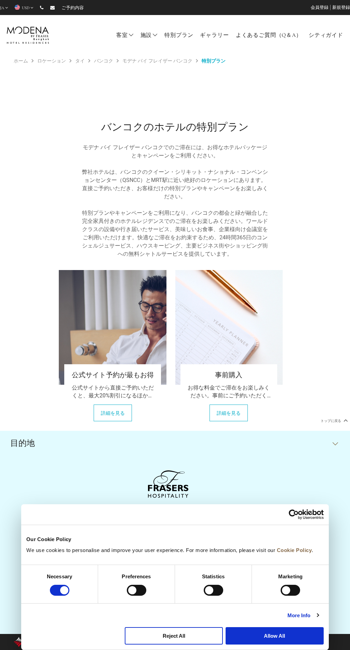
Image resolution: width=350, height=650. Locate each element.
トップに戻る (331, 421)
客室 (122, 35)
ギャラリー (214, 35)
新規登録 (341, 7)
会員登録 (319, 7)
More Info (299, 615)
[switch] (136, 590)
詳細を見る (113, 413)
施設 (146, 35)
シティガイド (326, 35)
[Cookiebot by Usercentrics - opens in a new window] (294, 514)
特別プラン (178, 35)
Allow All (274, 636)
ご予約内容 (73, 8)
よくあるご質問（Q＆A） (269, 35)
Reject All (174, 636)
